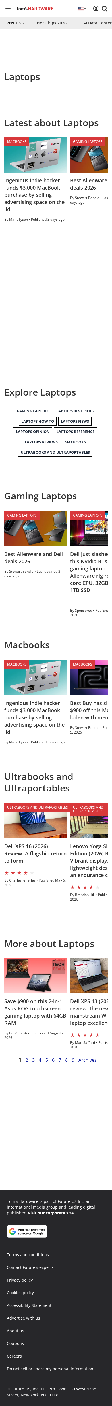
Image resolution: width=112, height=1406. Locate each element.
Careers (14, 1356)
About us (15, 1330)
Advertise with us (23, 1318)
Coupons (15, 1343)
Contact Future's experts (30, 1267)
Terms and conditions (28, 1254)
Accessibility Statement (29, 1305)
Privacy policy (20, 1280)
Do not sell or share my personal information (50, 1368)
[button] (104, 9)
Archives (87, 1060)
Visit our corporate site (51, 1213)
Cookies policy (20, 1292)
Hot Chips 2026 (52, 23)
